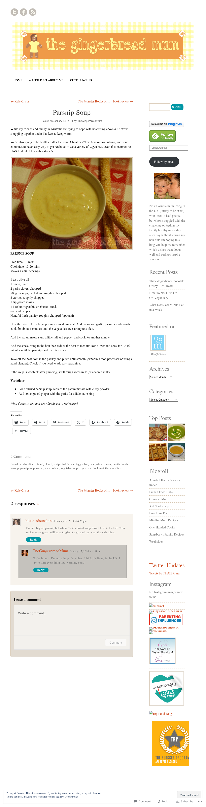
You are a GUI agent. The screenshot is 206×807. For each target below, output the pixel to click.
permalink (115, 468)
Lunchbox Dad (158, 513)
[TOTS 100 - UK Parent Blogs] (165, 610)
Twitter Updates (167, 565)
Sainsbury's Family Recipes (166, 534)
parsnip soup (27, 468)
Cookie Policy (71, 796)
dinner (32, 464)
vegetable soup (69, 468)
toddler (66, 464)
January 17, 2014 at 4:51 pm (85, 551)
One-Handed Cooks (162, 527)
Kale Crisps (19, 101)
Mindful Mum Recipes (163, 520)
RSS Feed (33, 12)
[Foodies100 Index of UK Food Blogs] (165, 627)
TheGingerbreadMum (89, 121)
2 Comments (20, 456)
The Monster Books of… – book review (105, 101)
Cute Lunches (81, 80)
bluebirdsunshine (40, 520)
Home (17, 80)
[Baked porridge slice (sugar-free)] (158, 452)
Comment (115, 642)
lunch (49, 464)
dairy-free (96, 464)
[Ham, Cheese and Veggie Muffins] (158, 433)
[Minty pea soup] (176, 433)
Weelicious (156, 541)
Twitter (14, 12)
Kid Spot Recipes (160, 506)
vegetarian (85, 468)
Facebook (24, 12)
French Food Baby (161, 492)
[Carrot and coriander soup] (176, 452)
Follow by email (164, 161)
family (40, 464)
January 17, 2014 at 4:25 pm (71, 521)
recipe (57, 464)
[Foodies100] (158, 630)
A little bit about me (46, 80)
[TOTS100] (165, 624)
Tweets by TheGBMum (164, 573)
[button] (72, 203)
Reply (33, 539)
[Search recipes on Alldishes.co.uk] (161, 713)
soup (47, 468)
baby (24, 464)
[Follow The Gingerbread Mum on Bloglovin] (166, 125)
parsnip (14, 468)
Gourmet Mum (158, 499)
